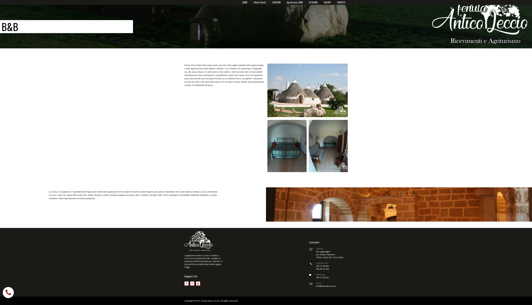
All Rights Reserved (229, 300)
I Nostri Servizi (259, 2)
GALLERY (327, 2)
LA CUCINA (313, 2)
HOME (244, 2)
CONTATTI (341, 2)
